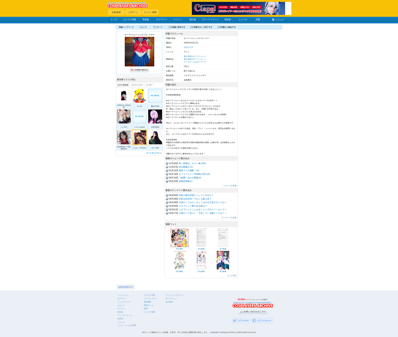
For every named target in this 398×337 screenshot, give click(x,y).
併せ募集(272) (186, 167)
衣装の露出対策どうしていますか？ (196, 195)
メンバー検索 (149, 312)
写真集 (145, 19)
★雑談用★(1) (185, 181)
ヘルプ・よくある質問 (126, 325)
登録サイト (148, 305)
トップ (114, 19)
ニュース (242, 19)
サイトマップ (171, 298)
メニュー (280, 19)
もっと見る (232, 275)
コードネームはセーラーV (195, 62)
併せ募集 (179, 249)
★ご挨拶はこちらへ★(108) (192, 163)
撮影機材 (147, 302)
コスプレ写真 (129, 19)
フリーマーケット (210, 19)
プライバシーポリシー (175, 295)
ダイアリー (161, 19)
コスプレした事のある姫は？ (193, 206)
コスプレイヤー (137, 85)
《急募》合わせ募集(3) (190, 177)
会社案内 (169, 302)
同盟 (258, 19)
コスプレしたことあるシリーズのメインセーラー (203, 209)
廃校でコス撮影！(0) (189, 170)
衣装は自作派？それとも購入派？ (195, 199)
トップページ (123, 295)
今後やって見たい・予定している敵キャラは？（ (203, 213)
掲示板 (193, 19)
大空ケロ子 (188, 47)
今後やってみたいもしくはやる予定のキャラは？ (203, 202)
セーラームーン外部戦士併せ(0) (194, 174)
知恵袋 (227, 19)
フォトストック (123, 302)
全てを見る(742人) (154, 153)
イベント (177, 19)
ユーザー (149, 85)
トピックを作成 (229, 186)
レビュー (121, 305)
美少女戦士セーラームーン (195, 56)
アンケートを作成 (228, 217)
